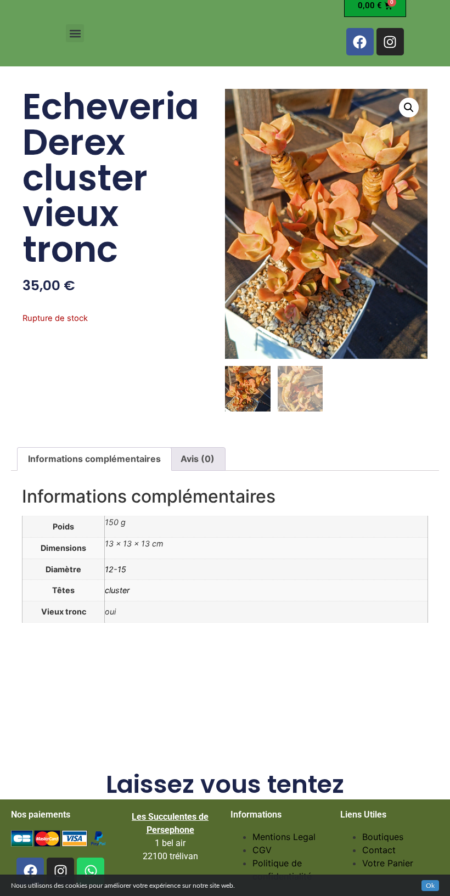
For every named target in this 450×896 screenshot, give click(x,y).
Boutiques (382, 836)
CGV (262, 849)
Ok (430, 885)
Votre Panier (387, 863)
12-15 (115, 569)
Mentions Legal (284, 836)
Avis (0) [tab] (198, 458)
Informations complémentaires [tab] (94, 458)
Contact (379, 849)
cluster (117, 590)
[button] (75, 33)
